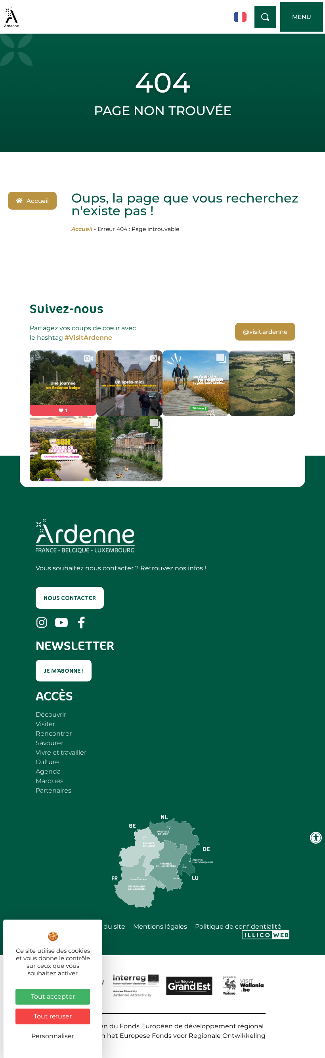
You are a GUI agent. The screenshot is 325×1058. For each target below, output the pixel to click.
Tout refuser (53, 1016)
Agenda (48, 771)
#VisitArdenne (88, 337)
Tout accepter (53, 996)
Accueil (81, 229)
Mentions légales (160, 927)
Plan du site (106, 927)
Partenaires (53, 790)
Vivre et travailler (61, 752)
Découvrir (51, 714)
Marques (49, 781)
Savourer (49, 743)
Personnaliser (52, 1036)
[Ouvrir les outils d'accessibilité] (316, 837)
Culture (47, 762)
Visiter (45, 724)
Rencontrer (54, 733)
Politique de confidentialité (238, 927)
